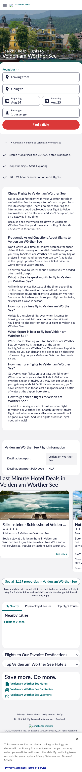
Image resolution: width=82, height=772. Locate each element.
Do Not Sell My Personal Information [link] (33, 719)
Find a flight (41, 124)
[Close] (77, 738)
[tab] (12, 606)
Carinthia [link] (18, 142)
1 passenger (19, 114)
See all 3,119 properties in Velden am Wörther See (41, 581)
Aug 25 (56, 102)
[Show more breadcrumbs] (6, 142)
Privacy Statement (15, 768)
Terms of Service (36, 768)
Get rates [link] (61, 554)
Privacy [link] (20, 714)
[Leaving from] (41, 77)
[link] (41, 684)
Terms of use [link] (33, 714)
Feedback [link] (60, 719)
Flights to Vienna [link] (14, 622)
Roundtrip (8, 69)
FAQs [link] (60, 714)
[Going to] (41, 89)
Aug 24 (16, 102)
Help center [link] (48, 714)
